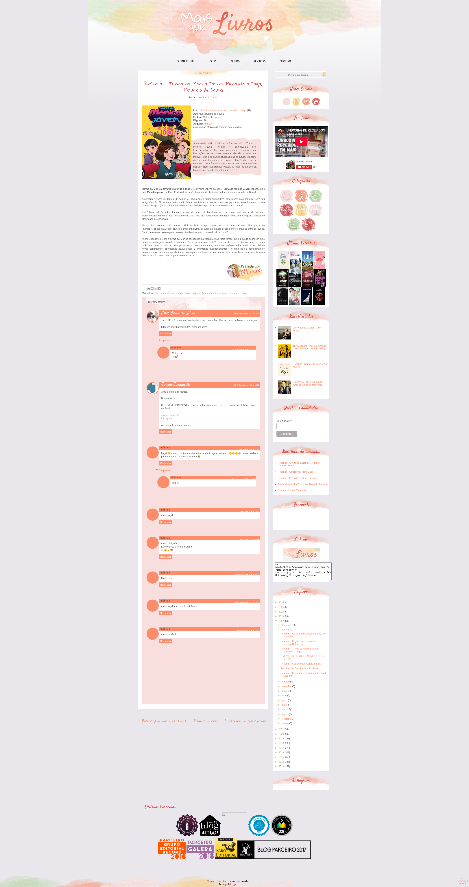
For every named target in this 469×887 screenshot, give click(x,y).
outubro (285, 681)
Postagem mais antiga (245, 721)
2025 (281, 607)
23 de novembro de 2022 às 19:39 (246, 314)
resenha (196, 293)
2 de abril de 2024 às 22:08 (249, 449)
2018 (281, 743)
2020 (281, 734)
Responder (165, 333)
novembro (287, 629)
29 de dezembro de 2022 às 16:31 (246, 385)
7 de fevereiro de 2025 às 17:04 (243, 479)
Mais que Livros (213, 881)
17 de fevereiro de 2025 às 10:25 (247, 602)
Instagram (166, 418)
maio (284, 705)
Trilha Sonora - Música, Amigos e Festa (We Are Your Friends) (309, 347)
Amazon (208, 123)
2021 (281, 729)
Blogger (233, 884)
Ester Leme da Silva (177, 313)
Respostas (164, 340)
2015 (281, 757)
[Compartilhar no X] (155, 288)
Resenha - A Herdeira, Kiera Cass (295, 471)
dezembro (287, 625)
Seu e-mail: (284, 421)
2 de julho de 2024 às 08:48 (248, 540)
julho (284, 695)
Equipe (213, 61)
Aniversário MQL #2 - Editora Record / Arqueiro (303, 484)
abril (284, 709)
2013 (281, 766)
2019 (281, 738)
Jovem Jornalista (175, 385)
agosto (285, 691)
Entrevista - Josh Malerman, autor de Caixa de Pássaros (308, 383)
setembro (286, 686)
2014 (281, 761)
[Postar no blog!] (152, 288)
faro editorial (162, 293)
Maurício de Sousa (180, 293)
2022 (281, 621)
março (285, 714)
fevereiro (286, 718)
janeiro (285, 723)
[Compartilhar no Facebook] (159, 288)
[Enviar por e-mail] (148, 288)
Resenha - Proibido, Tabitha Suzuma (297, 478)
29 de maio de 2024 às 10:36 (248, 511)
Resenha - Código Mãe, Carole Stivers (301, 663)
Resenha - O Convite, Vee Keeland (299, 668)
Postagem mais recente (164, 721)
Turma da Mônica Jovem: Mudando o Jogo (223, 110)
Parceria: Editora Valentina (292, 490)
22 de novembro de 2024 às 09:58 (246, 574)
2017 (281, 748)
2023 (281, 616)
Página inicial (186, 61)
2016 (281, 752)
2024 (281, 611)
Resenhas (260, 61)
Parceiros (286, 61)
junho (284, 700)
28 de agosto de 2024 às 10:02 (243, 349)
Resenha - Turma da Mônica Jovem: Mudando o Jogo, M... (300, 650)
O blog (235, 61)
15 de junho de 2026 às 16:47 (248, 631)
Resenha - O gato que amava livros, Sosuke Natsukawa (300, 642)
